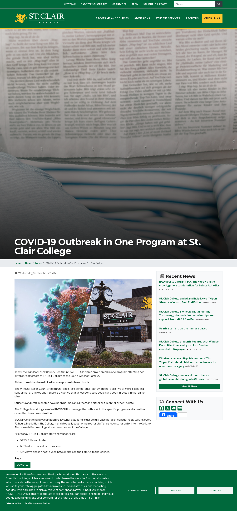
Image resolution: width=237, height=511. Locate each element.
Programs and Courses (112, 18)
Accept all (215, 490)
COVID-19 (22, 464)
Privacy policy (13, 503)
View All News (189, 386)
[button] (83, 323)
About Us (192, 18)
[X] (167, 407)
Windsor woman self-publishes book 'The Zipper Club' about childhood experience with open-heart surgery (187, 362)
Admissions (142, 18)
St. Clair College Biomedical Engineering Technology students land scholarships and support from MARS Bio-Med (186, 315)
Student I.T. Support (155, 4)
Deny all (176, 490)
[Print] (180, 407)
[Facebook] (161, 407)
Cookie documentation (37, 503)
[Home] (41, 18)
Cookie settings (137, 490)
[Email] (173, 407)
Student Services (168, 18)
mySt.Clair (70, 4)
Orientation (119, 4)
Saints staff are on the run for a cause (183, 328)
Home (18, 263)
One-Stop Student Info (94, 4)
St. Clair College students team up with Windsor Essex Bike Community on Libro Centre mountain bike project (189, 345)
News (28, 263)
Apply (135, 4)
